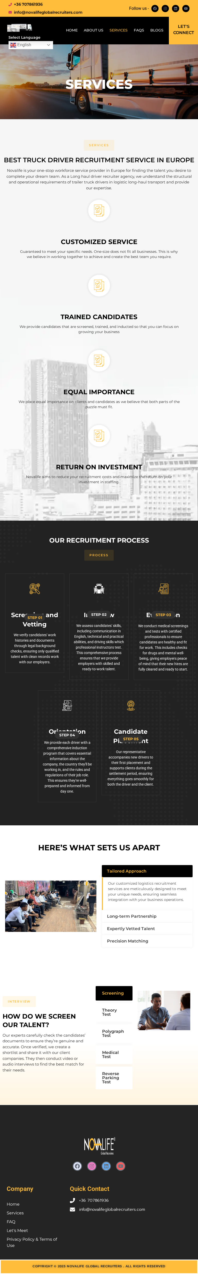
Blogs (156, 30)
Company (20, 1188)
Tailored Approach (126, 871)
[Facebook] (155, 8)
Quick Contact (89, 1188)
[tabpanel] (164, 1011)
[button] (99, 145)
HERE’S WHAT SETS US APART (99, 847)
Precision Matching (127, 941)
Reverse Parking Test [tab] (110, 1077)
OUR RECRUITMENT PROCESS (99, 540)
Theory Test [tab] (109, 1012)
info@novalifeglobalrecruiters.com (112, 1209)
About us (93, 30)
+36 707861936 (94, 1200)
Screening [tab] (113, 993)
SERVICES (99, 84)
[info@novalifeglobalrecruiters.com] (72, 1209)
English (23, 45)
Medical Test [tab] (110, 1054)
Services (119, 30)
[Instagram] (165, 8)
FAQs (139, 30)
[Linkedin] (175, 8)
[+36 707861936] (72, 1200)
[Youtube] (185, 8)
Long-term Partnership (131, 916)
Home (72, 30)
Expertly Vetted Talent (131, 928)
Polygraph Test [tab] (113, 1033)
